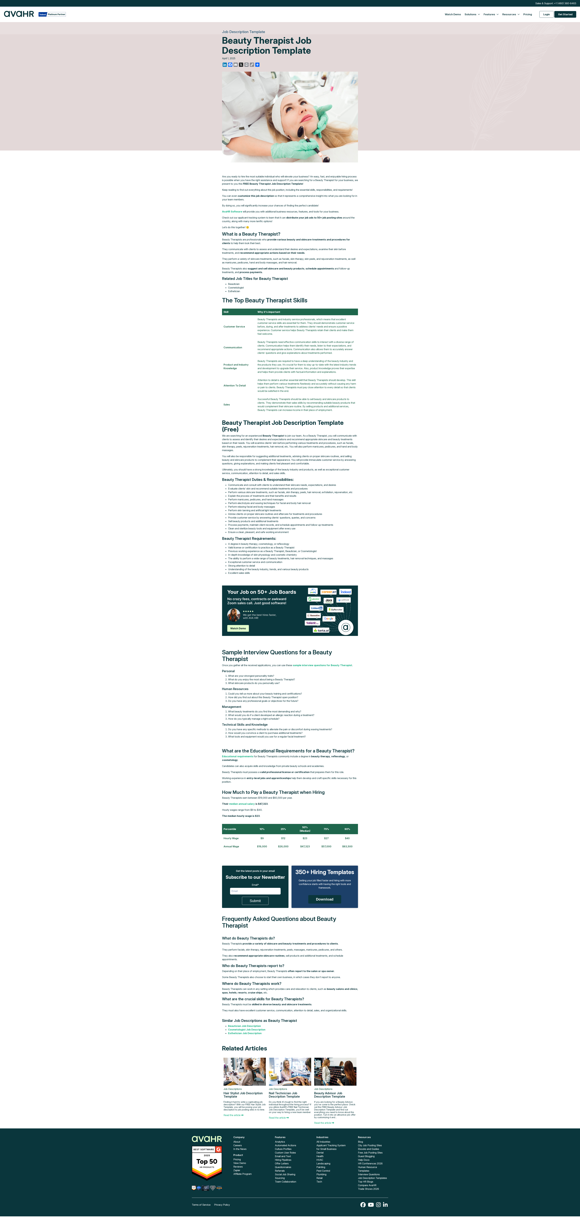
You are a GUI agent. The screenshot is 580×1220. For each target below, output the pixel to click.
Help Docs (363, 1159)
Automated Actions (285, 1145)
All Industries (323, 1141)
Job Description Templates (372, 1177)
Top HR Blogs (365, 1181)
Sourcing (280, 1177)
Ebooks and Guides (368, 1148)
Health (320, 1156)
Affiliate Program (242, 1173)
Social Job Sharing (285, 1174)
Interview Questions (369, 1174)
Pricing (527, 14)
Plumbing (321, 1174)
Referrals (280, 1170)
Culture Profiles (283, 1148)
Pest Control (323, 1170)
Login (546, 14)
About (236, 1141)
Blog (360, 1141)
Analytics (280, 1141)
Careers (237, 1145)
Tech (319, 1181)
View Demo (239, 1163)
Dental (320, 1152)
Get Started (565, 14)
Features (490, 14)
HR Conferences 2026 (370, 1163)
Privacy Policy (222, 1204)
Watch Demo (453, 14)
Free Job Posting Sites (370, 1152)
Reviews (238, 1166)
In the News (239, 1148)
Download (325, 899)
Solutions (471, 14)
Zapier (236, 1170)
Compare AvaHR (367, 1185)
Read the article (232, 1115)
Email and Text (283, 1156)
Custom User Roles (285, 1152)
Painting (320, 1167)
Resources (509, 14)
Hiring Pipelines (283, 1159)
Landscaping (323, 1163)
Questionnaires (283, 1167)
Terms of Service (201, 1204)
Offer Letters (282, 1163)
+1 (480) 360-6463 (565, 3)
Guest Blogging (366, 1156)
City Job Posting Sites (370, 1145)
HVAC (319, 1159)
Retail (319, 1177)
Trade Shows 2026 (368, 1188)
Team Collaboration (285, 1181)
